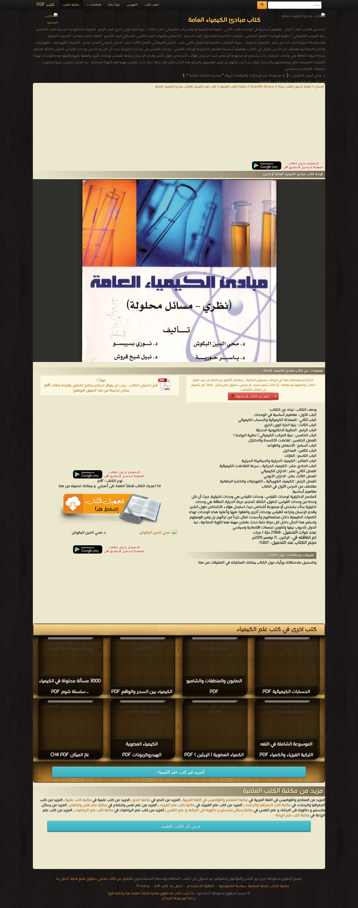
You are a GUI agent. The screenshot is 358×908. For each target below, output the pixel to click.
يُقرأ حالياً (114, 5)
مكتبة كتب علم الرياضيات (93, 810)
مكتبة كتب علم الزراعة (292, 815)
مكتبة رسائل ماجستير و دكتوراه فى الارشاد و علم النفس (210, 810)
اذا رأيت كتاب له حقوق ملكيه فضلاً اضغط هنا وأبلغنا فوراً (151, 893)
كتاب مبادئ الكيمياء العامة (173, 86)
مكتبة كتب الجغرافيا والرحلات (268, 805)
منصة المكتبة (258, 886)
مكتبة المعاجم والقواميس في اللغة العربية (215, 800)
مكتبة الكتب (71, 5)
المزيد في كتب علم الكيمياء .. (179, 772)
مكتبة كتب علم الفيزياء (177, 805)
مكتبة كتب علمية (78, 800)
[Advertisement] (179, 127)
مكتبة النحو (141, 800)
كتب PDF (45, 5)
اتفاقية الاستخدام (200, 886)
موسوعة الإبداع (174, 898)
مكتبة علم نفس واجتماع (88, 805)
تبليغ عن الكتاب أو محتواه (252, 396)
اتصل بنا (175, 886)
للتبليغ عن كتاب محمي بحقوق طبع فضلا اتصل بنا (94, 878)
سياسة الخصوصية (232, 886)
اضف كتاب (152, 5)
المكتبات (95, 5)
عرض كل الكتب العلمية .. (179, 826)
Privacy (143, 886)
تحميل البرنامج (84, 390)
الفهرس (132, 5)
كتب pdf (161, 886)
